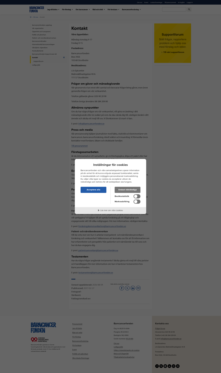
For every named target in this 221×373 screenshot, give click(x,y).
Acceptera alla (93, 189)
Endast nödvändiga (127, 189)
